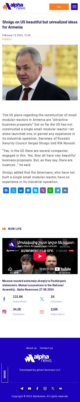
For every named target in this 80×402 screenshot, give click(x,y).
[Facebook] (6, 190)
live (59, 6)
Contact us (46, 348)
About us (31, 348)
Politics (6, 39)
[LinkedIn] (20, 190)
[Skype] (35, 190)
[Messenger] (28, 190)
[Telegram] (57, 190)
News (4, 374)
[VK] (65, 190)
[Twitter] (13, 190)
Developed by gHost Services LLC (40, 369)
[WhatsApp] (50, 190)
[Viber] (43, 190)
